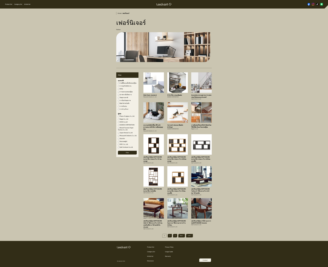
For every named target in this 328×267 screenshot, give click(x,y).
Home (119, 13)
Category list (18, 4)
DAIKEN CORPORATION (127, 125)
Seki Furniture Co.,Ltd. (126, 147)
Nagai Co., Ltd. (124, 119)
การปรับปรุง (123, 106)
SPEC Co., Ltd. (124, 144)
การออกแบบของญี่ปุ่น (126, 92)
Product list (8, 4)
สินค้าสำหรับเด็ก (124, 103)
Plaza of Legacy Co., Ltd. (127, 116)
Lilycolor (122, 138)
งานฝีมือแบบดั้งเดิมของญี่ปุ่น (128, 83)
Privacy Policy (169, 247)
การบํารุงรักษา (124, 109)
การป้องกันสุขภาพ (125, 100)
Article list (27, 4)
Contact (205, 260)
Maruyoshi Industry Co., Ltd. (128, 135)
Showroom (150, 261)
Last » (189, 235)
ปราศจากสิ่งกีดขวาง (126, 94)
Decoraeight (123, 141)
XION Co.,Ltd (123, 122)
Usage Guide (169, 252)
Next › (181, 235)
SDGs (121, 89)
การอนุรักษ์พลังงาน (125, 86)
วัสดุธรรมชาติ (124, 97)
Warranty (168, 256)
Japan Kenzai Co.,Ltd (126, 133)
